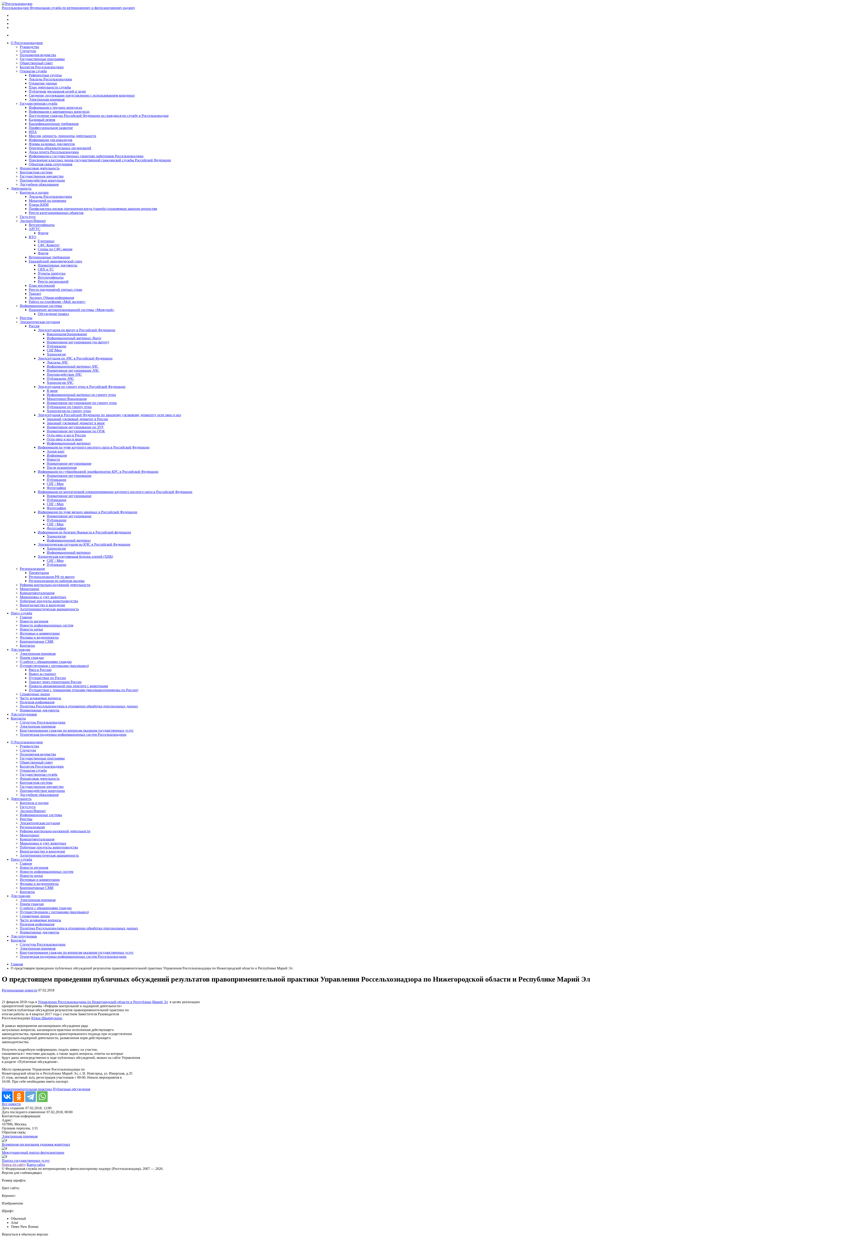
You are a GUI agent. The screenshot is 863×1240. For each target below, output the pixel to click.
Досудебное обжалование (39, 184)
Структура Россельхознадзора (42, 722)
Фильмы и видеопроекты (39, 637)
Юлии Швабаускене (46, 1018)
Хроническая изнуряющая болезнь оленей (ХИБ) (75, 556)
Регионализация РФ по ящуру (52, 577)
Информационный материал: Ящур (74, 338)
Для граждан (20, 649)
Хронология (56, 354)
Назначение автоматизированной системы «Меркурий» (71, 310)
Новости (53, 459)
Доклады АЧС (57, 362)
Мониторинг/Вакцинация (67, 399)
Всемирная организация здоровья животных (36, 1144)
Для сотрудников (24, 714)
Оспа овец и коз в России (66, 435)
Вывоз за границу (42, 674)
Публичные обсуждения (71, 1089)
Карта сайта (36, 1165)
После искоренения (62, 467)
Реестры (26, 318)
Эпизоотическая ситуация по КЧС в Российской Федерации (84, 544)
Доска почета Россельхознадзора (54, 152)
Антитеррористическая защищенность (49, 609)
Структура (28, 51)
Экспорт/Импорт (33, 221)
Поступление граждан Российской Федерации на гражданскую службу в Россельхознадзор (99, 116)
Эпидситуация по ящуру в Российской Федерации (76, 330)
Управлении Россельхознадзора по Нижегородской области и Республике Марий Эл (103, 1002)
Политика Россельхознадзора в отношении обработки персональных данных (79, 706)
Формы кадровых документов (52, 144)
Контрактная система (36, 172)
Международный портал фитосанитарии (33, 1152)
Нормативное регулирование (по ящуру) (78, 342)
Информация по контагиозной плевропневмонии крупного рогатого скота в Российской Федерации (115, 492)
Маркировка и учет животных (43, 597)
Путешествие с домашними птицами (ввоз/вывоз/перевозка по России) (83, 690)
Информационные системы (41, 306)
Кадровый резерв (42, 120)
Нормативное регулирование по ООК (76, 431)
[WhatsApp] (42, 1096)
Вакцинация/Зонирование (67, 334)
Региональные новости (19, 990)
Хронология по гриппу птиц (69, 411)
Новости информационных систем (46, 625)
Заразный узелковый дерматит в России (77, 419)
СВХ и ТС (46, 269)
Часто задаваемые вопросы (40, 698)
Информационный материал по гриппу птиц (81, 395)
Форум (43, 233)
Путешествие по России (47, 678)
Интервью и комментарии (40, 633)
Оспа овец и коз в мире (64, 439)
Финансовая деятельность (40, 168)
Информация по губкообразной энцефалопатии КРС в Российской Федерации (98, 471)
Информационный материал (69, 443)
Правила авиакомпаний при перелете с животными (68, 686)
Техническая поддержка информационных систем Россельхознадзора (73, 734)
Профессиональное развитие (51, 128)
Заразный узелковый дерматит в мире (76, 423)
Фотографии (56, 488)
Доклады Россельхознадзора (50, 79)
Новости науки (31, 629)
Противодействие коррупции (42, 180)
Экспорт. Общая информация (51, 298)
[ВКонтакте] (7, 1096)
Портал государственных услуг (26, 1160)
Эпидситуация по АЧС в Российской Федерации (75, 358)
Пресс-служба (21, 613)
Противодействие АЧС (64, 374)
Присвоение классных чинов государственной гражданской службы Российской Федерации (100, 160)
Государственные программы (42, 59)
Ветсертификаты (42, 225)
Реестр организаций (53, 281)
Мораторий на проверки (47, 200)
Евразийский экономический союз (55, 261)
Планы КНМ (39, 205)
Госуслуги (28, 217)
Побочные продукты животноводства (49, 601)
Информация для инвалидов (50, 140)
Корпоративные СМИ (36, 641)
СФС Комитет (49, 245)
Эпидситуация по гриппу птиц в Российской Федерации (81, 387)
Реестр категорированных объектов (56, 213)
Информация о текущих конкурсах (55, 107)
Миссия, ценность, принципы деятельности (62, 136)
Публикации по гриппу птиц (69, 407)
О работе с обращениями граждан (46, 662)
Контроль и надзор (34, 192)
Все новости (11, 1104)
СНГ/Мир (54, 350)
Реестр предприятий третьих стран (55, 289)
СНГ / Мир (55, 484)
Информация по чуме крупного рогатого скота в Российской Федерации (93, 447)
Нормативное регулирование (69, 463)
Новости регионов (34, 621)
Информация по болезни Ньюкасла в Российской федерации (84, 532)
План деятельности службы (50, 87)
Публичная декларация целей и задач (57, 91)
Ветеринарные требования (49, 257)
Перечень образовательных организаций (60, 148)
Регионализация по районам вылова (57, 581)
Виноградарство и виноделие (42, 605)
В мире (52, 391)
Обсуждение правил (53, 314)
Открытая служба (33, 71)
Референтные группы (45, 75)
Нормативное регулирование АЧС (73, 370)
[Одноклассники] (18, 1096)
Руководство (29, 47)
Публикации (56, 346)
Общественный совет (36, 63)
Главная (17, 964)
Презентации (39, 573)
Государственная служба (38, 103)
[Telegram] (30, 1096)
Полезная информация (37, 702)
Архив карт (56, 451)
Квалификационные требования (53, 124)
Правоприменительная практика (27, 1089)
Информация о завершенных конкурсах (59, 111)
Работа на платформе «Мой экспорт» (57, 302)
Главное (26, 617)
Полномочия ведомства (38, 55)
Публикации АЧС (60, 378)
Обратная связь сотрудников (50, 164)
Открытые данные (43, 83)
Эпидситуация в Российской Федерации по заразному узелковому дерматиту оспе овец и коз (109, 415)
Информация (57, 455)
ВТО (32, 237)
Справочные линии (35, 694)
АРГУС (34, 229)
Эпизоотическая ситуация (40, 322)
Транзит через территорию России (55, 682)
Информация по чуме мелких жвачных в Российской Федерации (87, 512)
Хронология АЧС (60, 382)
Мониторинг (30, 589)
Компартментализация (37, 593)
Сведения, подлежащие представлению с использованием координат (82, 95)
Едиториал (46, 241)
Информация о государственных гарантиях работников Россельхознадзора (86, 156)
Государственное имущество (42, 176)
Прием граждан (32, 658)
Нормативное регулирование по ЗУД (75, 427)
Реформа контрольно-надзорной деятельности (55, 585)
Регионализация (32, 569)
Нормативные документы (57, 265)
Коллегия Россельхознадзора (42, 67)
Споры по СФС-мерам (55, 249)
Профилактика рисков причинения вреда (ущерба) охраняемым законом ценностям (93, 209)
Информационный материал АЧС (72, 366)
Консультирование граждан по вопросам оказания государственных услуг (77, 730)
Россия (34, 326)
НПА (33, 132)
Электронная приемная (47, 99)
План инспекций (42, 285)
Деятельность (21, 188)
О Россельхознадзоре (27, 43)
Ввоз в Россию (40, 670)
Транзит (35, 294)
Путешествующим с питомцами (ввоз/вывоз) (54, 666)
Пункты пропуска (51, 273)
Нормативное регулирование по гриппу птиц (82, 403)
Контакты (27, 645)
